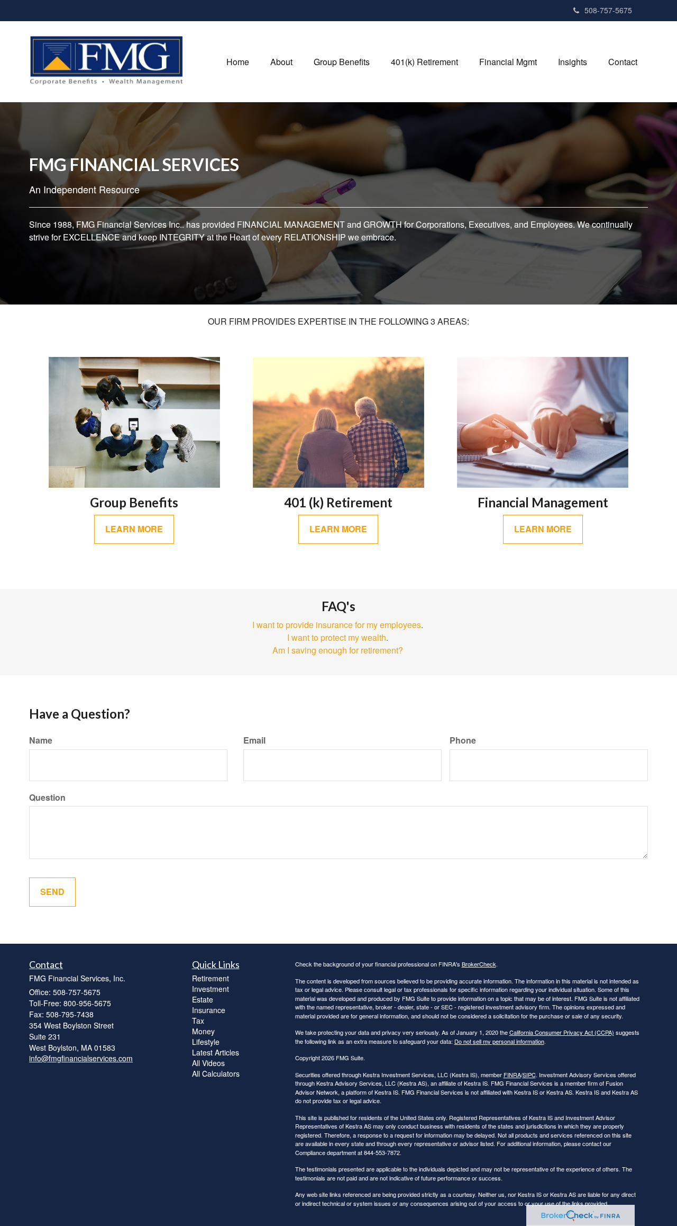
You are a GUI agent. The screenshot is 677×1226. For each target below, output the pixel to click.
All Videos (208, 1063)
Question (47, 797)
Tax (198, 1020)
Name (40, 740)
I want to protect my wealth (336, 637)
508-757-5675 (608, 10)
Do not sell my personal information (499, 1041)
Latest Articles (215, 1052)
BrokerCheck (479, 964)
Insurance (208, 1010)
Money (203, 1031)
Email (254, 740)
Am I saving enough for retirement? (337, 650)
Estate (202, 999)
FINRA (512, 1074)
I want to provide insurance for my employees (336, 625)
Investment (210, 988)
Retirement (210, 978)
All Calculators (216, 1073)
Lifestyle (205, 1041)
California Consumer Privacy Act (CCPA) (561, 1032)
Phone (463, 740)
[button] (281, 62)
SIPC (529, 1074)
